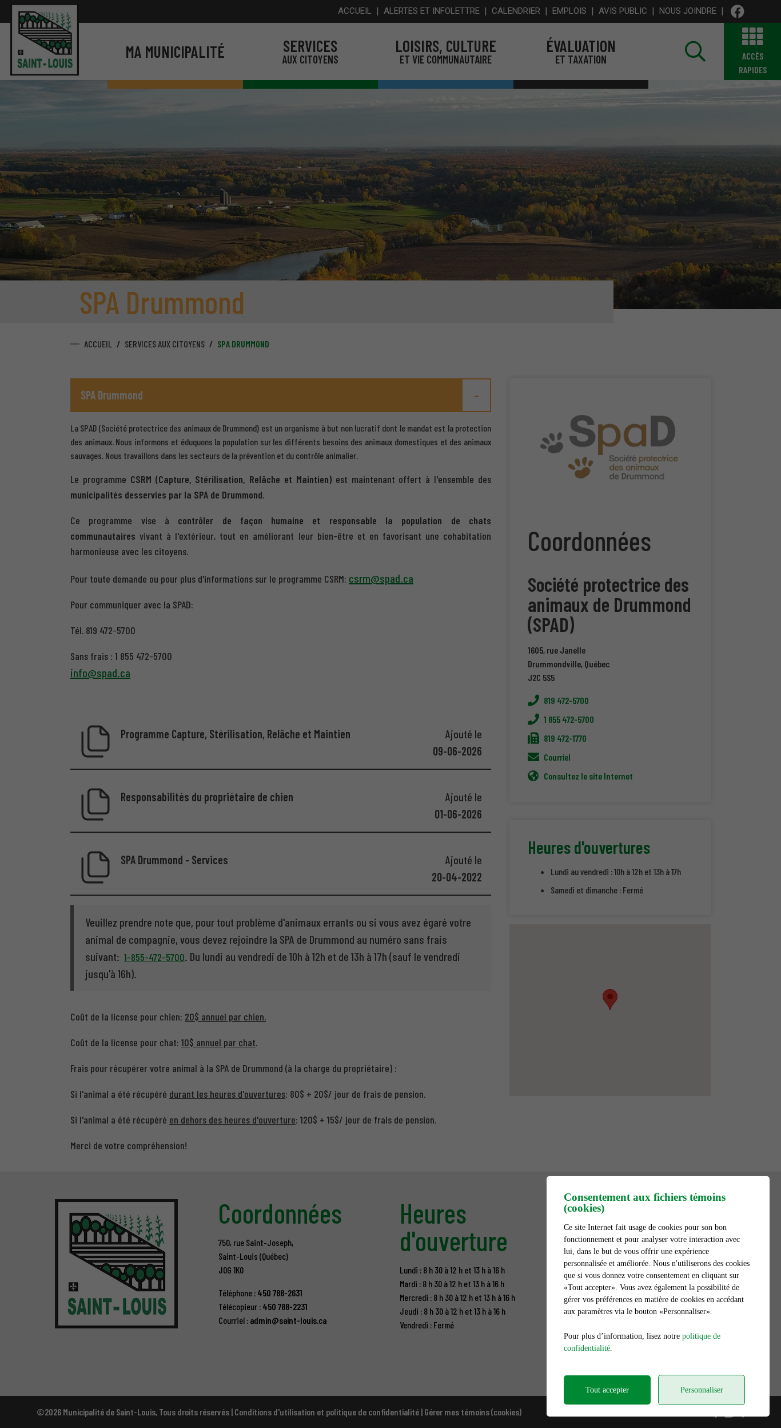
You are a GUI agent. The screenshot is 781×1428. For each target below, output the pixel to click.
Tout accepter (607, 1390)
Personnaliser (701, 1390)
